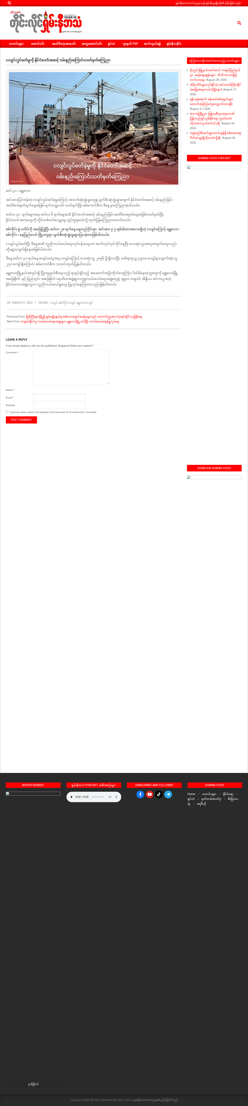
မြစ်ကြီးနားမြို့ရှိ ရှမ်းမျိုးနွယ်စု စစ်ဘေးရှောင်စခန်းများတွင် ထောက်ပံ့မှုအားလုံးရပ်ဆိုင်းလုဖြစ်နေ (84, 316)
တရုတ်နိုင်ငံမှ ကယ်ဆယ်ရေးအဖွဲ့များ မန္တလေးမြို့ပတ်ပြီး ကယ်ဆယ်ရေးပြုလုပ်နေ (70, 321)
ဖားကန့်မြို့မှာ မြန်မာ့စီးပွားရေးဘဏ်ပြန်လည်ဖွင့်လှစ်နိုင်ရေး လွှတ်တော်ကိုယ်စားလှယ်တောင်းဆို (212, 118)
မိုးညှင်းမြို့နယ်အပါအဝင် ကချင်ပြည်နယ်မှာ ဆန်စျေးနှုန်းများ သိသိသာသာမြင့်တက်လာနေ (215, 75)
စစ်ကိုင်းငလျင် (67, 302)
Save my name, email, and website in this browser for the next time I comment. (53, 412)
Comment (12, 352)
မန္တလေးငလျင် (84, 302)
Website (10, 405)
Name (10, 390)
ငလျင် (53, 302)
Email (10, 397)
